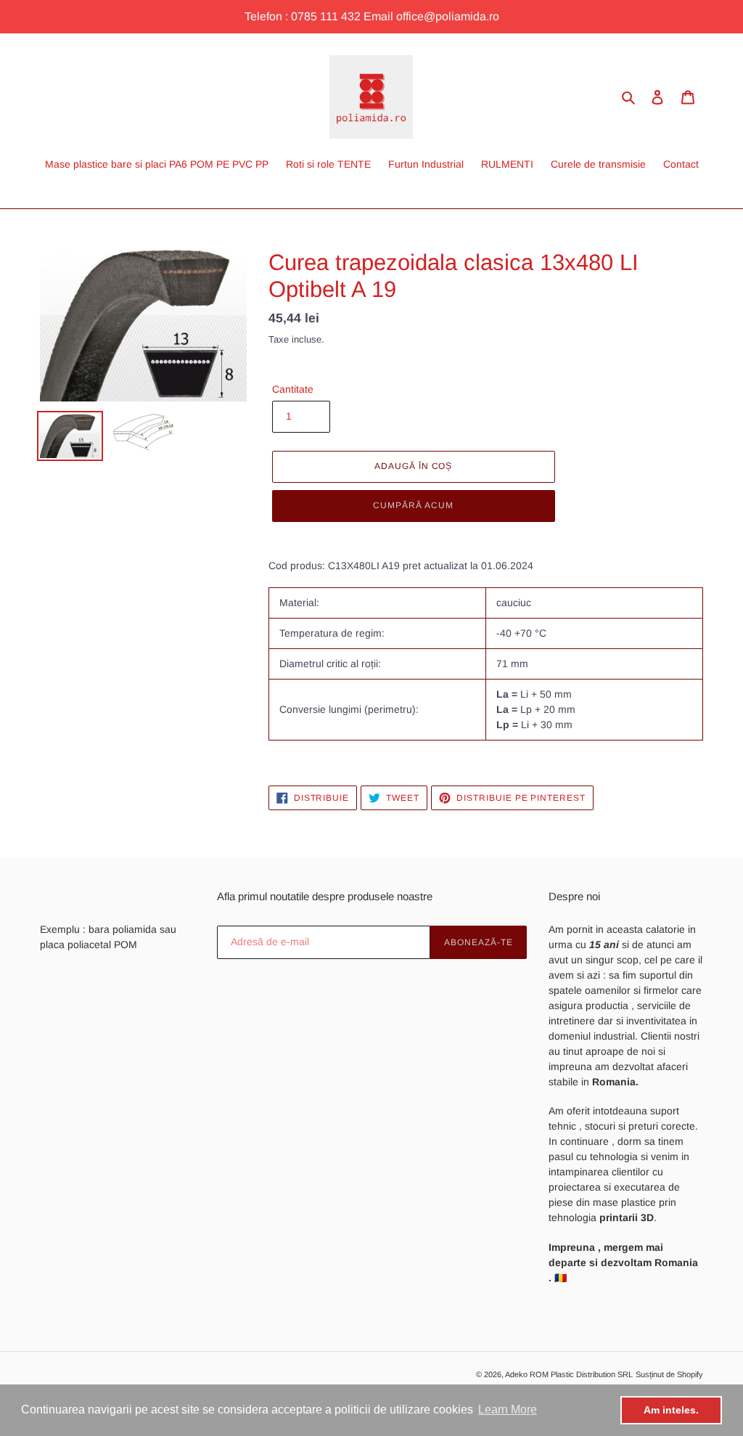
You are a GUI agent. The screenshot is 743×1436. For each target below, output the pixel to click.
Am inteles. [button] (671, 1410)
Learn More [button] (507, 1409)
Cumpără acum (413, 505)
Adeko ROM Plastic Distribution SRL (569, 1374)
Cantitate (292, 389)
